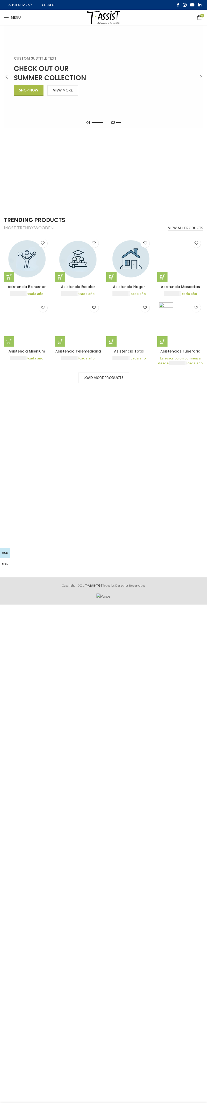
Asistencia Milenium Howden (26, 354)
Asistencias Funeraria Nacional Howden (180, 354)
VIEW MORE (63, 90)
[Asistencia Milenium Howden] (27, 324)
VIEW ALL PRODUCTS (185, 228)
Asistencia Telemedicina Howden (78, 354)
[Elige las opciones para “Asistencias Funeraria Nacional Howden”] (162, 341)
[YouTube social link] (192, 5)
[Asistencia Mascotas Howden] (180, 259)
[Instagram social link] (184, 5)
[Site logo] (103, 17)
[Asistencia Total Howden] (129, 324)
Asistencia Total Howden (129, 354)
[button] (6, 77)
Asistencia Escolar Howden (78, 289)
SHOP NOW (28, 90)
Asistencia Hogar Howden (129, 289)
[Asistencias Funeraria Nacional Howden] (180, 324)
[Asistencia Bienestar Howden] (27, 259)
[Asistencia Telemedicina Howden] (78, 324)
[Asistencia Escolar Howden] (78, 259)
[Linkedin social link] (199, 5)
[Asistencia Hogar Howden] (129, 259)
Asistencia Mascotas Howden (180, 289)
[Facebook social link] (178, 5)
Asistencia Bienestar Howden (27, 289)
